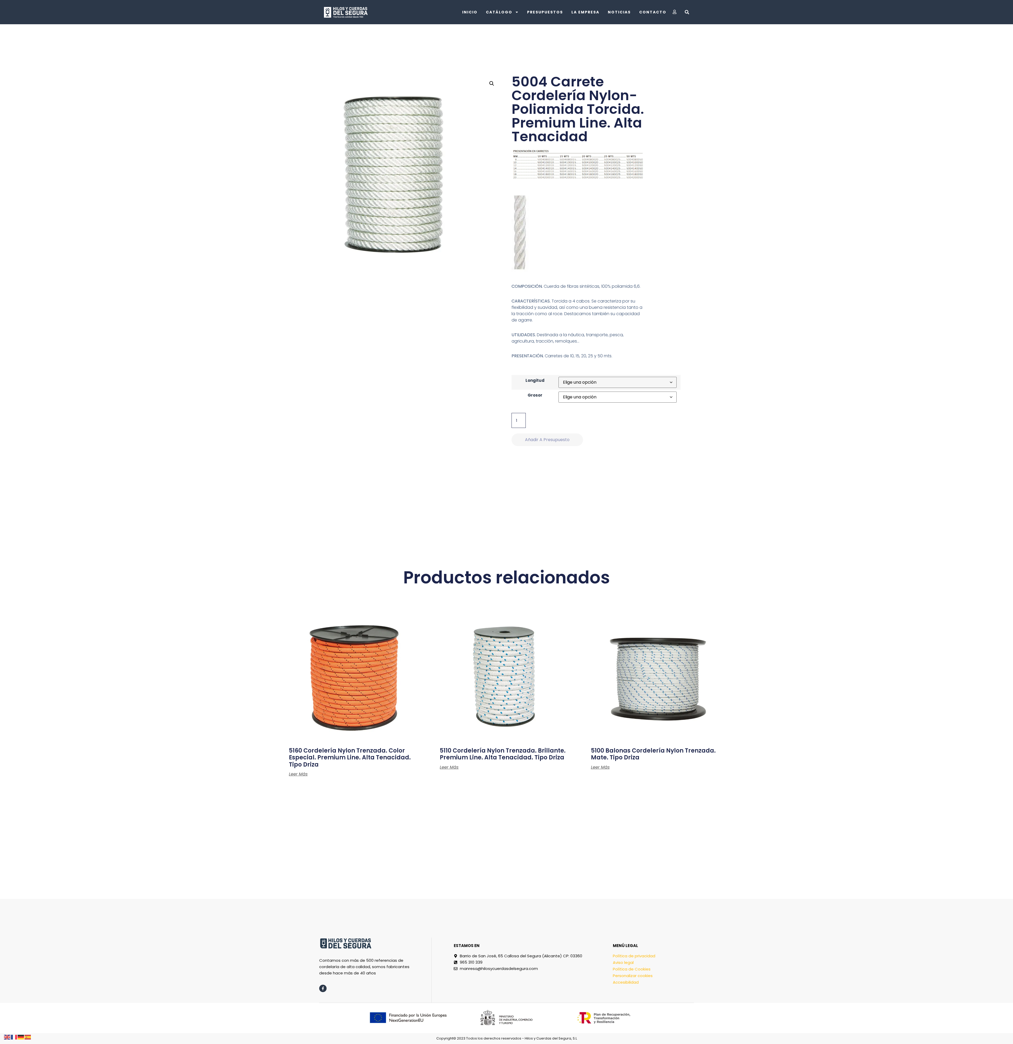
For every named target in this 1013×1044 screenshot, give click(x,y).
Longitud (534, 380)
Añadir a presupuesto (547, 440)
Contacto (652, 12)
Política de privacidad (634, 956)
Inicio (469, 12)
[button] (687, 12)
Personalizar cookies (633, 975)
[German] (21, 1037)
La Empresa (585, 12)
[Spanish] (28, 1037)
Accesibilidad (626, 982)
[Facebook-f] (323, 988)
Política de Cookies (632, 969)
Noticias (619, 12)
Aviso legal (623, 962)
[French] (14, 1037)
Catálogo (499, 12)
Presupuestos (545, 12)
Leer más (298, 774)
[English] (7, 1037)
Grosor (535, 395)
